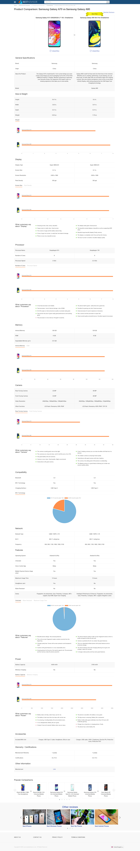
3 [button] (64, 800)
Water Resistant (27, 600)
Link (54, 769)
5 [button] (69, 800)
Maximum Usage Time (40, 600)
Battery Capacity (20, 674)
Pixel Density (28, 185)
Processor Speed (32, 265)
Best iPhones (27, 826)
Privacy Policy (57, 837)
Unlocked (18, 600)
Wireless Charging (32, 674)
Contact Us (37, 837)
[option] (31, 790)
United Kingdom (117, 847)
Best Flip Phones (76, 826)
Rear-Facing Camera (21, 411)
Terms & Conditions (78, 837)
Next (113, 790)
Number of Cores (20, 265)
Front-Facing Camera (35, 411)
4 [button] (67, 800)
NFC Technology (20, 493)
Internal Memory (20, 345)
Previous (15, 790)
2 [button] (62, 800)
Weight (17, 120)
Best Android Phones (102, 826)
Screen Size (18, 185)
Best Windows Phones (54, 826)
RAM (28, 345)
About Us (17, 837)
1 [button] (59, 800)
